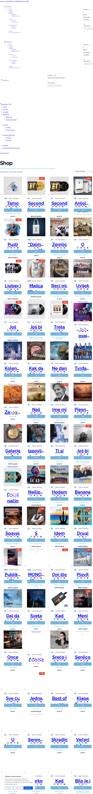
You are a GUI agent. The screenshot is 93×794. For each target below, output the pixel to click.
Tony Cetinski (13, 296)
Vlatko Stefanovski (61, 338)
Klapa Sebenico (59, 378)
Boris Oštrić (12, 255)
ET (36, 213)
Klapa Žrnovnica (36, 626)
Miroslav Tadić (57, 337)
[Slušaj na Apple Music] (16, 206)
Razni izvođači (13, 585)
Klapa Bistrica (36, 378)
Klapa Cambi (13, 626)
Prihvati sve (28, 788)
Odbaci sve (18, 788)
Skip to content (5, 1)
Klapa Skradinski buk (59, 255)
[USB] (13, 194)
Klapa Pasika (82, 255)
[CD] (59, 236)
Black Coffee (13, 667)
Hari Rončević (13, 337)
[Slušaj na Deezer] (12, 206)
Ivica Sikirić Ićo (36, 502)
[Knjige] (36, 566)
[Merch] (36, 236)
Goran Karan (36, 708)
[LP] (59, 194)
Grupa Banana (83, 502)
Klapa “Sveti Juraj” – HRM (13, 213)
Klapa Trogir (82, 708)
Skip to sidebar (15, 1)
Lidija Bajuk (82, 420)
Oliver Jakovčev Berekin (59, 296)
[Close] (33, 775)
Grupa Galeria (13, 461)
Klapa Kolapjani (59, 502)
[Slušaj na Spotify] (6, 206)
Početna (2, 153)
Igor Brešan (36, 461)
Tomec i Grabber (13, 791)
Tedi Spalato (59, 420)
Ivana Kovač (59, 667)
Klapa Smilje (12, 416)
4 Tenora (82, 378)
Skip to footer (24, 1)
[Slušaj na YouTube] (9, 206)
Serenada (38, 739)
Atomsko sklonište (59, 585)
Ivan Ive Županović (36, 543)
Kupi (13, 210)
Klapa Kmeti (36, 420)
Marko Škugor (13, 750)
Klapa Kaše (13, 378)
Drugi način (13, 505)
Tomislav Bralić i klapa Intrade (37, 339)
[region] (19, 782)
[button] (13, 198)
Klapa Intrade (33, 337)
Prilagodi (9, 788)
